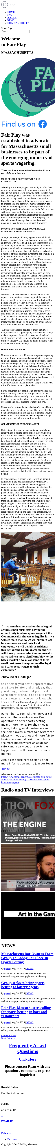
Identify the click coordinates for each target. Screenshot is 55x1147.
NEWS (10, 20)
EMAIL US (7, 1121)
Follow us (6, 1133)
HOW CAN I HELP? (18, 23)
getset (7, 968)
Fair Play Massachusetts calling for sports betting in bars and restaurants (26, 1012)
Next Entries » (8, 1038)
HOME (11, 12)
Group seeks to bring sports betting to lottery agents (22, 985)
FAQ (9, 15)
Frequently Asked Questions (27, 1048)
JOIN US (11, 17)
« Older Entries (8, 1035)
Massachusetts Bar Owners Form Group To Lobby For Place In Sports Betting (27, 958)
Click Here (27, 1059)
